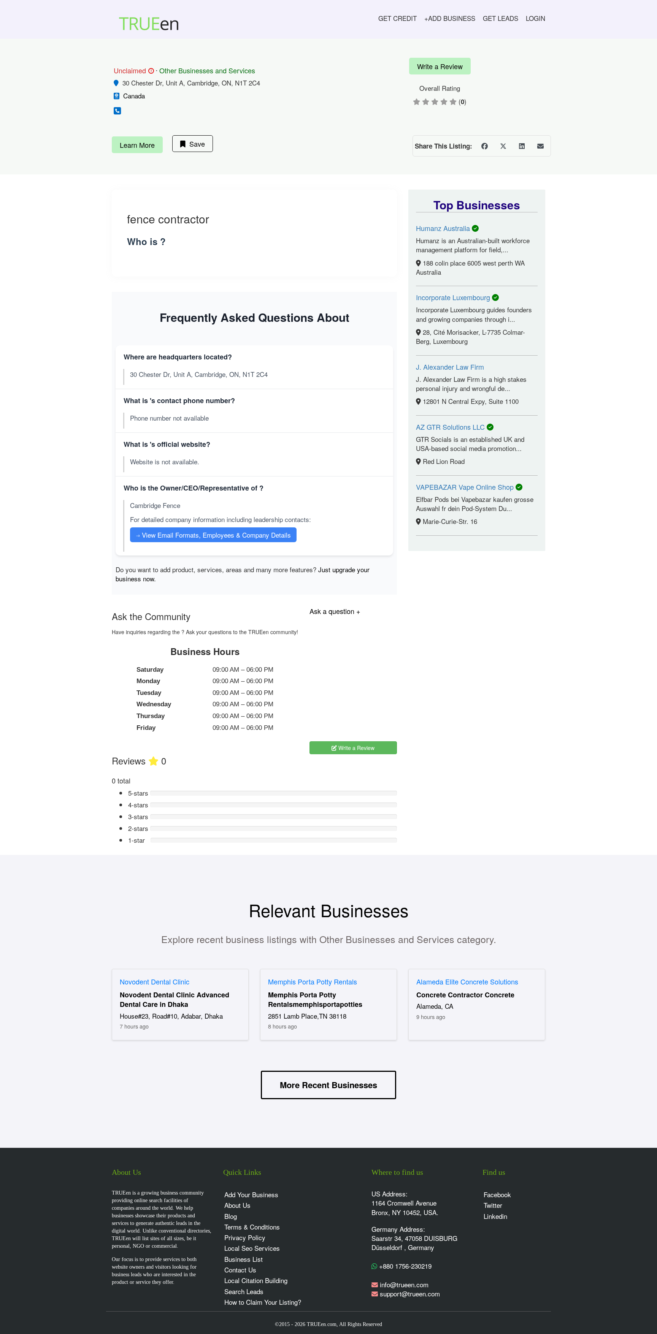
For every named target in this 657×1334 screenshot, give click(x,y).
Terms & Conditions (252, 1226)
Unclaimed (133, 70)
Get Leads (500, 18)
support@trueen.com (410, 1293)
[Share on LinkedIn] (521, 146)
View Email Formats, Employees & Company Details (213, 535)
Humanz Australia (444, 228)
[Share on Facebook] (484, 146)
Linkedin (495, 1216)
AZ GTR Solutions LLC (451, 427)
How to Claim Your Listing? (262, 1302)
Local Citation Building (255, 1280)
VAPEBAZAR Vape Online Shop (466, 487)
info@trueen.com (404, 1284)
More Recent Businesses (328, 1085)
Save (195, 144)
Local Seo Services (252, 1248)
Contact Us (240, 1269)
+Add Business (449, 18)
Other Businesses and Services (207, 70)
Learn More (137, 145)
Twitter (493, 1205)
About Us (237, 1205)
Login (535, 18)
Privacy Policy (244, 1237)
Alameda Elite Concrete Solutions (467, 981)
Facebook (497, 1194)
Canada (134, 95)
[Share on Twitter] (503, 146)
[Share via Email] (540, 146)
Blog (230, 1216)
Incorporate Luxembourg (454, 297)
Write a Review (440, 66)
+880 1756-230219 (404, 1266)
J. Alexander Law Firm (450, 367)
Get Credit (397, 18)
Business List (243, 1259)
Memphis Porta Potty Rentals (312, 981)
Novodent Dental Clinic (154, 981)
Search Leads (243, 1291)
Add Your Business (251, 1194)
